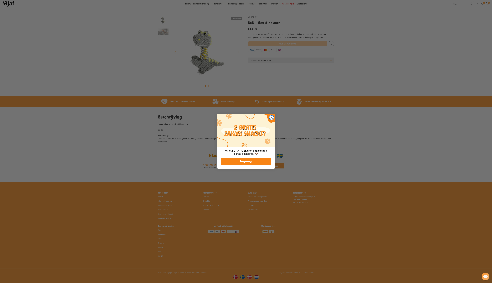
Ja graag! (246, 161)
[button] (485, 276)
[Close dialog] (271, 117)
